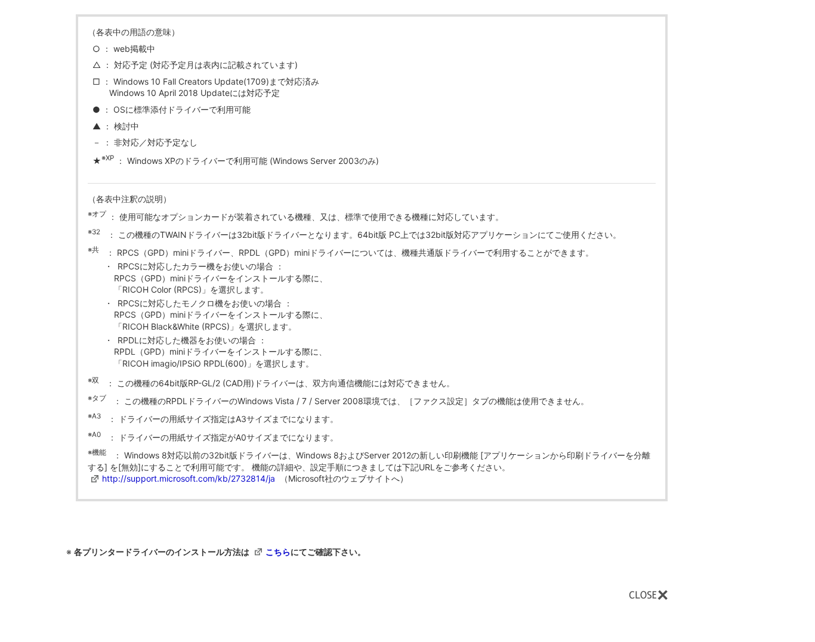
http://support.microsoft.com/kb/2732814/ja (188, 478)
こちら (278, 552)
